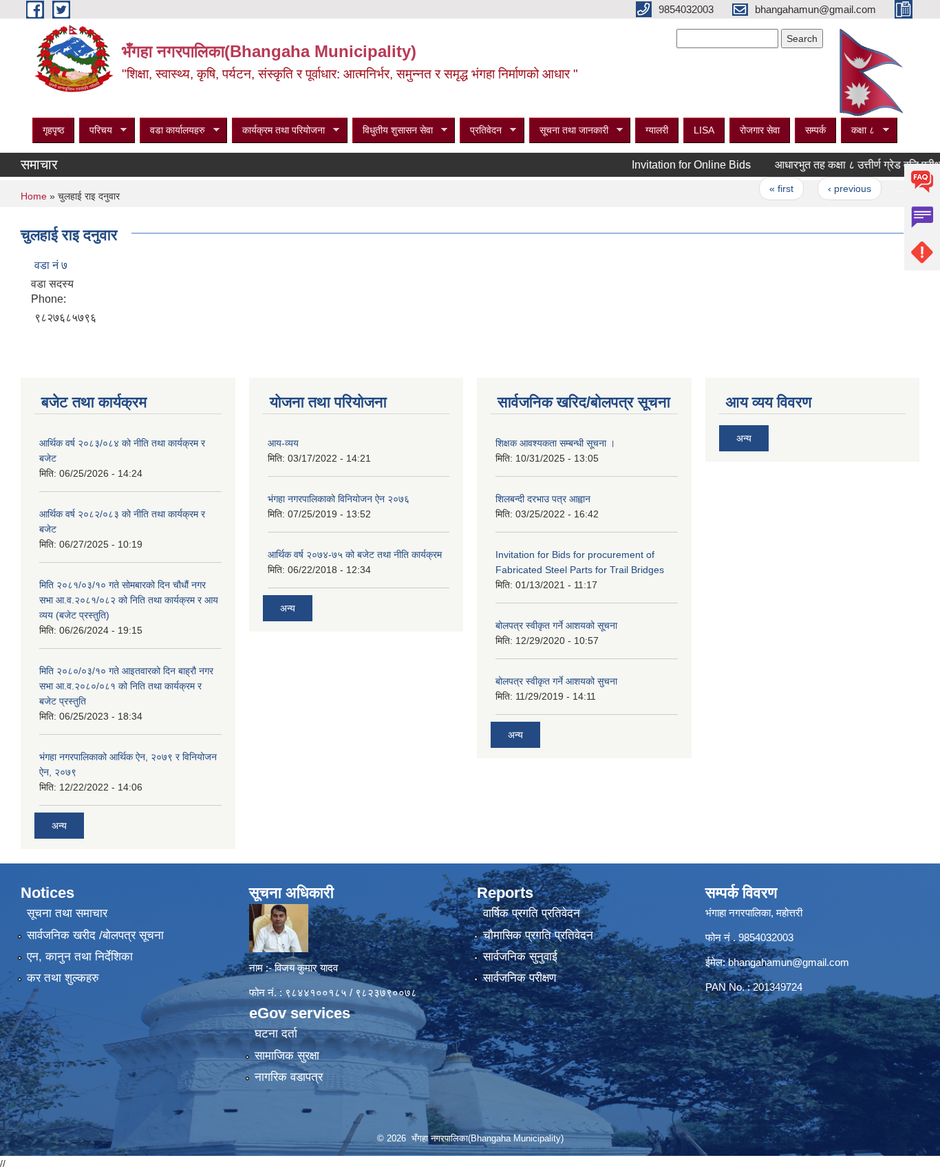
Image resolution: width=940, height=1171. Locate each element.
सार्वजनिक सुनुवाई (520, 956)
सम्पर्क (815, 130)
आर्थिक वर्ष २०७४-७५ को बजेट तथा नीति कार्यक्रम (355, 554)
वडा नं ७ (50, 265)
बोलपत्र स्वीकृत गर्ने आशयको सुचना (556, 681)
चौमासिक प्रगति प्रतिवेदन (538, 935)
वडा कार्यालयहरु (172, 130)
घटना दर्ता (276, 1033)
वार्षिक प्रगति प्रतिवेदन (531, 913)
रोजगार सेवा (760, 130)
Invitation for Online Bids (669, 165)
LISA (704, 130)
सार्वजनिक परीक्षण (519, 978)
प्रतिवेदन (481, 130)
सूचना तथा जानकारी (568, 130)
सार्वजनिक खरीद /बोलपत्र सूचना (95, 935)
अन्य (59, 825)
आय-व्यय (283, 443)
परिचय (95, 130)
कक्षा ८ (858, 130)
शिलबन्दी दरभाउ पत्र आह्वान (542, 498)
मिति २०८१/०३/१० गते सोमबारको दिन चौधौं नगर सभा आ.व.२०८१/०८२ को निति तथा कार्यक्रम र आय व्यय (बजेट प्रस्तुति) (128, 600)
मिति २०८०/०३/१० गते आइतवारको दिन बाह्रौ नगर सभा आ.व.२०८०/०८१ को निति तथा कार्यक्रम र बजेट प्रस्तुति (126, 686)
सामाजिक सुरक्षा (287, 1055)
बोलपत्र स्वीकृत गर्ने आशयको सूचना (556, 625)
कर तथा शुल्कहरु (63, 978)
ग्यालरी (656, 130)
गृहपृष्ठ (53, 130)
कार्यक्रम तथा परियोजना (278, 130)
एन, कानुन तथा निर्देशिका (80, 956)
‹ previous (827, 188)
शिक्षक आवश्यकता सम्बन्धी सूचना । (555, 443)
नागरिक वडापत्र (289, 1077)
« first (760, 188)
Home (34, 196)
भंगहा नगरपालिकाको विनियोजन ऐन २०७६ (338, 498)
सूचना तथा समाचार (67, 913)
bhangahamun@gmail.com (788, 962)
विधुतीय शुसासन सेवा (392, 130)
